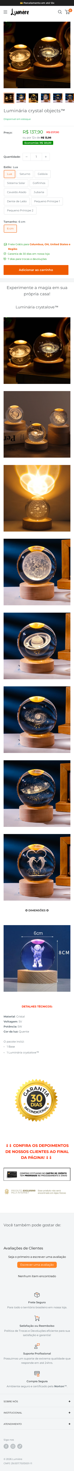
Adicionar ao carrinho (36, 270)
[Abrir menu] (5, 12)
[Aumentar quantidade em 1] (46, 157)
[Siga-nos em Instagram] (12, 1446)
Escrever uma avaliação (37, 1264)
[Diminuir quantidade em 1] (26, 157)
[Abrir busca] (60, 12)
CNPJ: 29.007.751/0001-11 (18, 1463)
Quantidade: (12, 156)
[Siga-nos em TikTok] (19, 1446)
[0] (67, 12)
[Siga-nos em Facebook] (6, 1446)
